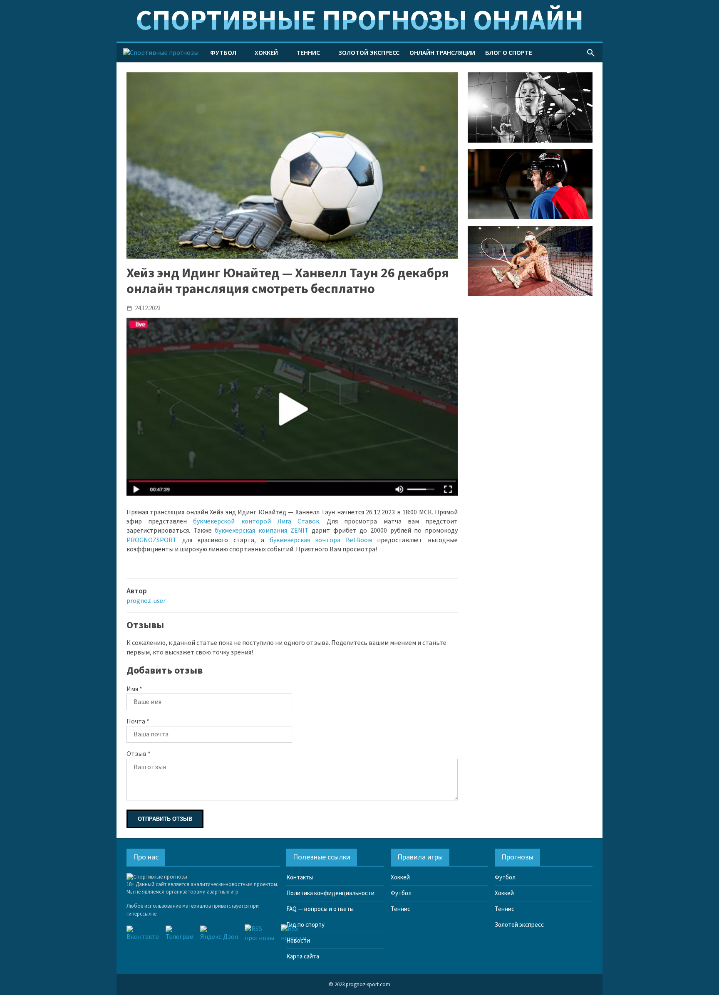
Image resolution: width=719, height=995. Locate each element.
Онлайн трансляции (442, 52)
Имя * (134, 689)
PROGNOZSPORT (151, 540)
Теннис (308, 52)
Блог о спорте (508, 52)
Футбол (223, 52)
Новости (298, 940)
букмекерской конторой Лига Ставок (256, 521)
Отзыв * (138, 753)
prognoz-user (146, 600)
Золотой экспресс (368, 52)
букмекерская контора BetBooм (321, 540)
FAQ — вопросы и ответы (320, 909)
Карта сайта (302, 956)
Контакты (299, 877)
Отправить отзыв (165, 819)
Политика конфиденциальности (330, 893)
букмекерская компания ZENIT (261, 530)
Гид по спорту (305, 925)
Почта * (137, 721)
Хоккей (266, 52)
